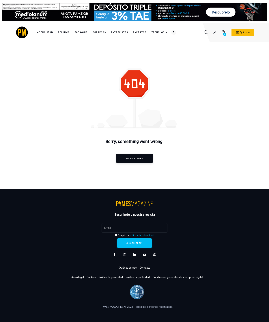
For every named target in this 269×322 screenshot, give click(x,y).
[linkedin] (134, 254)
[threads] (154, 254)
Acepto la (135, 235)
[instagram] (124, 254)
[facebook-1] (114, 254)
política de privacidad (142, 235)
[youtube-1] (144, 254)
